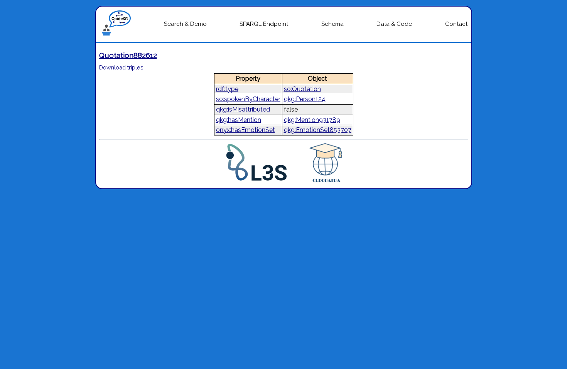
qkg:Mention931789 (312, 120)
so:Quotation (302, 89)
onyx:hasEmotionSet (245, 130)
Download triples (121, 67)
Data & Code (394, 23)
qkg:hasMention (238, 120)
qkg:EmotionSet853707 (317, 130)
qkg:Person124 (305, 99)
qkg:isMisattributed (243, 109)
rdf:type (227, 89)
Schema (332, 23)
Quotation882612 (128, 55)
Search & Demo (185, 23)
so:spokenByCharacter (248, 99)
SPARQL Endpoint (264, 23)
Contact (456, 23)
